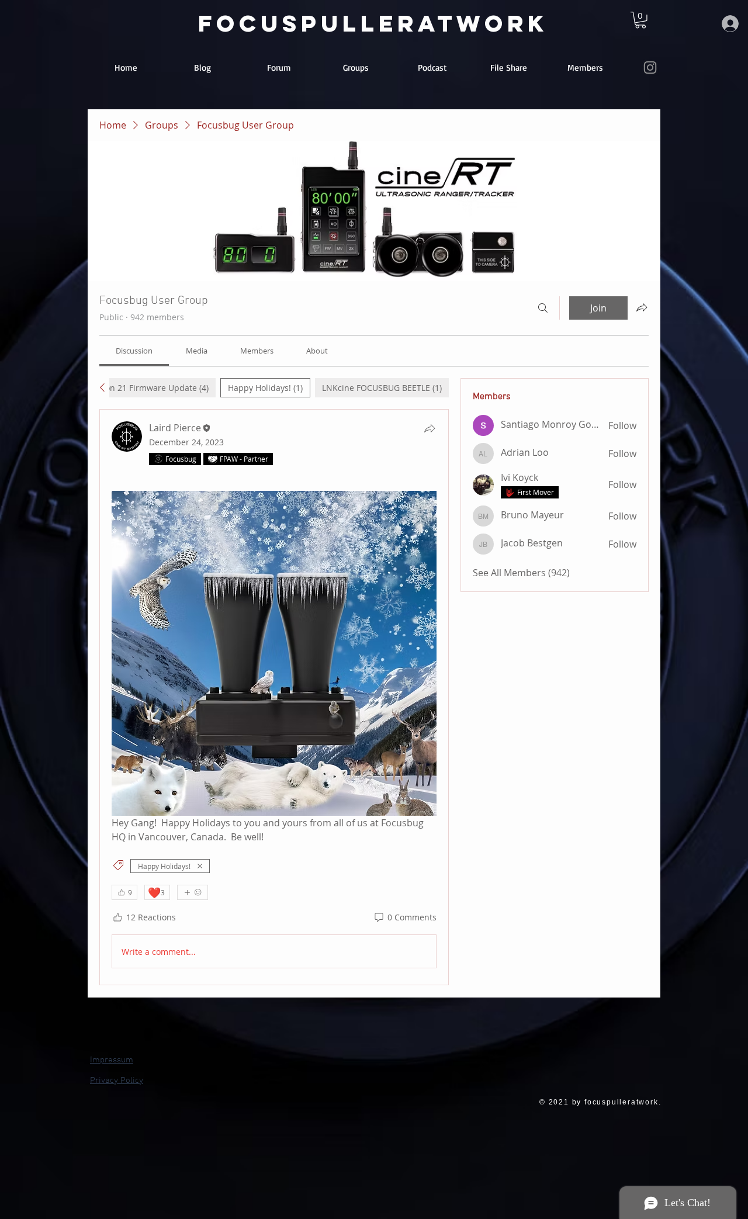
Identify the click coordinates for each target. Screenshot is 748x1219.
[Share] (430, 428)
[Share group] (642, 307)
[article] (274, 697)
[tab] (127, 387)
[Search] (543, 308)
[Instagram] (650, 67)
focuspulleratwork (373, 23)
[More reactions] (192, 892)
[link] (640, 20)
